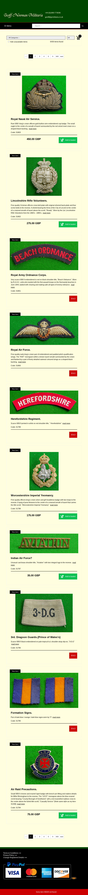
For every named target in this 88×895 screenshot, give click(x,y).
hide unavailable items (18, 42)
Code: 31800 (16, 366)
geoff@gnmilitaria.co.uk (54, 17)
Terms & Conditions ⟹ (12, 853)
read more (32, 129)
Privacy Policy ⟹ (10, 855)
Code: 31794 (16, 808)
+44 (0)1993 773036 (53, 13)
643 (57, 56)
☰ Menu (7, 26)
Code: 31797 (16, 569)
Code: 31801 (16, 291)
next (61, 56)
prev (26, 56)
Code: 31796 (16, 648)
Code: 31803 (16, 132)
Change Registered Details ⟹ (15, 857)
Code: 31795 (16, 721)
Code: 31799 (16, 427)
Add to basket (70, 140)
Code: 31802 (16, 216)
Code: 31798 (16, 509)
